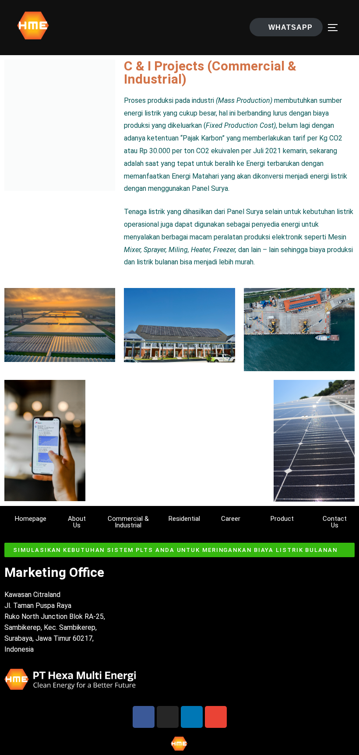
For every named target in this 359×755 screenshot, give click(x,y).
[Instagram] (168, 717)
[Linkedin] (192, 717)
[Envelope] (216, 717)
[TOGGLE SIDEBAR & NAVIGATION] (336, 27)
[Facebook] (144, 717)
